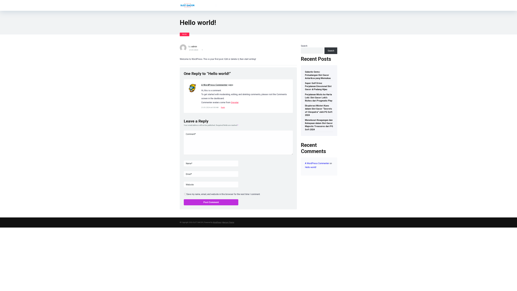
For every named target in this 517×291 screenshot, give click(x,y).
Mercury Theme (228, 222)
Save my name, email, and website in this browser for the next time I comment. (223, 194)
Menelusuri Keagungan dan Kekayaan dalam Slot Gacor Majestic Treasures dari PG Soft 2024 (319, 125)
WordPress (217, 222)
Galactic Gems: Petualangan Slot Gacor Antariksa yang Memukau (318, 75)
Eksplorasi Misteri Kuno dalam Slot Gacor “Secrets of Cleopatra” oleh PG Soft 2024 (318, 110)
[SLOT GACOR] (187, 4)
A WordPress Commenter (214, 85)
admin (194, 46)
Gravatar (234, 102)
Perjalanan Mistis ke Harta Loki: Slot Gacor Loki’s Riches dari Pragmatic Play (318, 97)
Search (304, 46)
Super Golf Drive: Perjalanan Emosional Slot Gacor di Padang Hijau (318, 86)
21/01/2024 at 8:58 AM (210, 107)
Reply (223, 107)
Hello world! (310, 167)
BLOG (184, 34)
